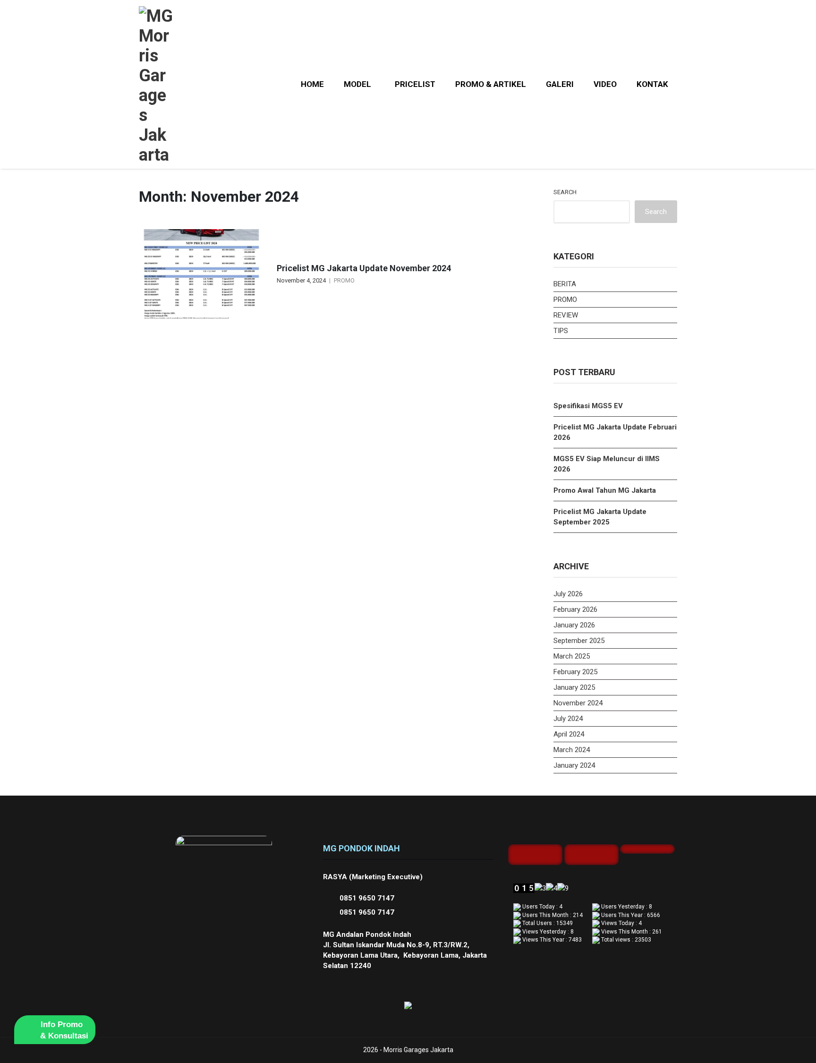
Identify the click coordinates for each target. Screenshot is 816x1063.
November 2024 (578, 703)
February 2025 (575, 672)
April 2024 (568, 734)
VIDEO (605, 84)
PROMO (344, 280)
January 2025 (574, 687)
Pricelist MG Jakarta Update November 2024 (364, 268)
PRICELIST (415, 84)
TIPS (560, 330)
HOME (312, 84)
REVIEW (565, 315)
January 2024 (574, 765)
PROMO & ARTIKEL (490, 84)
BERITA (564, 284)
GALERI (560, 84)
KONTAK (652, 84)
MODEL (357, 84)
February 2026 (575, 609)
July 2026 (568, 594)
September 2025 (578, 640)
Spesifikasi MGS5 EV (588, 406)
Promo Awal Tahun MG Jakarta (604, 490)
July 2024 (568, 718)
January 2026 (574, 625)
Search (565, 192)
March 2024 (571, 750)
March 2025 (571, 656)
